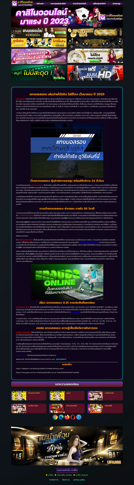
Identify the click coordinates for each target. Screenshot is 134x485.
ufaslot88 (108, 405)
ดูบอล (68, 393)
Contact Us (53, 480)
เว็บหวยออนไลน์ (71, 405)
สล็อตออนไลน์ (99, 3)
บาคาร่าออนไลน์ (79, 3)
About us (66, 480)
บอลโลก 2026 (33, 405)
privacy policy (79, 480)
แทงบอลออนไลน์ (58, 3)
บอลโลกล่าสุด (109, 393)
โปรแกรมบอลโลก (34, 393)
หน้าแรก (40, 3)
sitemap (117, 3)
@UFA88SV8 (61, 359)
